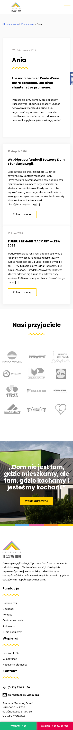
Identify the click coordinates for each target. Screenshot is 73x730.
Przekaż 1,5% (11, 653)
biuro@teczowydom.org (23, 695)
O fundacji (8, 609)
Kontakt (7, 615)
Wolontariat (10, 659)
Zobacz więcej (22, 214)
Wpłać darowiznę (36, 501)
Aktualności (9, 626)
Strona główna (11, 24)
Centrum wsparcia (13, 620)
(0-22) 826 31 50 (19, 687)
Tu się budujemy (12, 632)
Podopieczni (27, 24)
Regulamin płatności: (15, 665)
